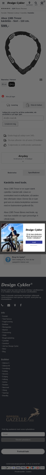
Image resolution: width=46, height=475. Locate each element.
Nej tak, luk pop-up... (34, 245)
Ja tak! (34, 242)
